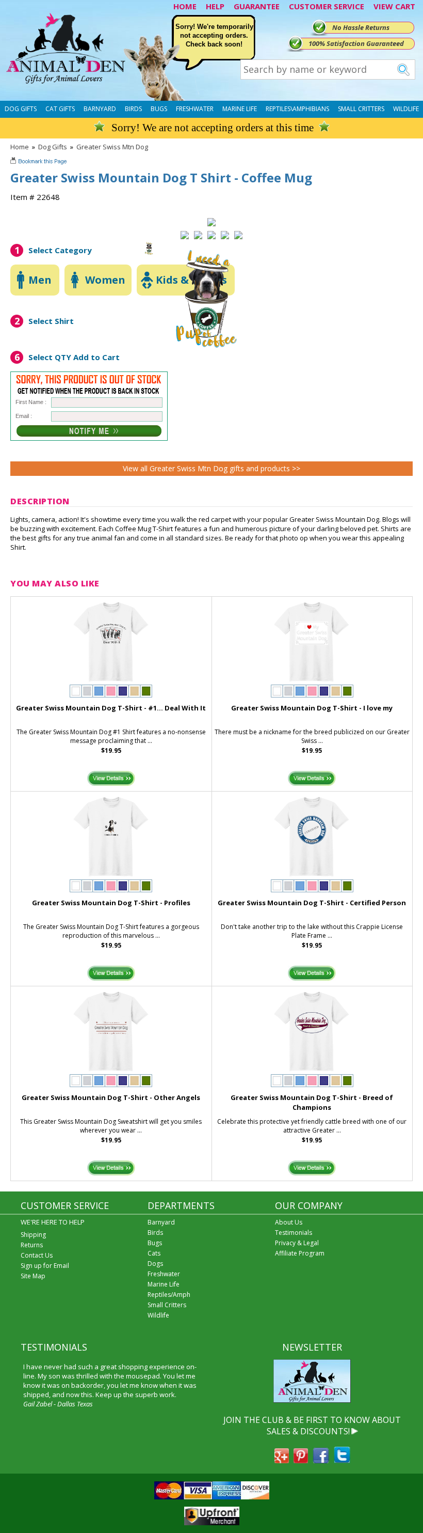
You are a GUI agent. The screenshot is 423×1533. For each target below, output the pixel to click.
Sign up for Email (45, 1265)
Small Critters (361, 108)
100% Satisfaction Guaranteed (356, 43)
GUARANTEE (257, 6)
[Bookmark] (39, 162)
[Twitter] (342, 1460)
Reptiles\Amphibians (297, 108)
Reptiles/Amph (169, 1294)
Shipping (33, 1234)
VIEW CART (394, 6)
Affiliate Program (299, 1253)
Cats (154, 1253)
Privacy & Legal (297, 1242)
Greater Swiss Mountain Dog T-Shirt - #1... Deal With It (111, 708)
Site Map (33, 1276)
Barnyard (100, 108)
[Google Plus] (281, 1460)
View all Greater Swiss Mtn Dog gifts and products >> (211, 468)
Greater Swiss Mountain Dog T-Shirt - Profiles (111, 902)
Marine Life (239, 108)
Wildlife (406, 108)
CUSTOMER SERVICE (326, 6)
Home (19, 146)
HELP (215, 6)
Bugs (159, 108)
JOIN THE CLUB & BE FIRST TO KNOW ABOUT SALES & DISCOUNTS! (312, 1425)
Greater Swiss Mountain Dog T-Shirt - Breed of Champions (312, 1102)
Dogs (155, 1263)
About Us (288, 1222)
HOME (185, 6)
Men (40, 280)
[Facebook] (321, 1460)
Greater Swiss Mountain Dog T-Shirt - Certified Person (312, 902)
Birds (133, 108)
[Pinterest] (301, 1460)
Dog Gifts (21, 108)
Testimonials (293, 1232)
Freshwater (195, 108)
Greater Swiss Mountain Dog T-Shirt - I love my (312, 708)
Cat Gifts (60, 108)
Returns (32, 1245)
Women (105, 280)
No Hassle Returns (360, 27)
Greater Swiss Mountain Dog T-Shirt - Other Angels (111, 1097)
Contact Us (37, 1255)
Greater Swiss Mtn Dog (112, 146)
